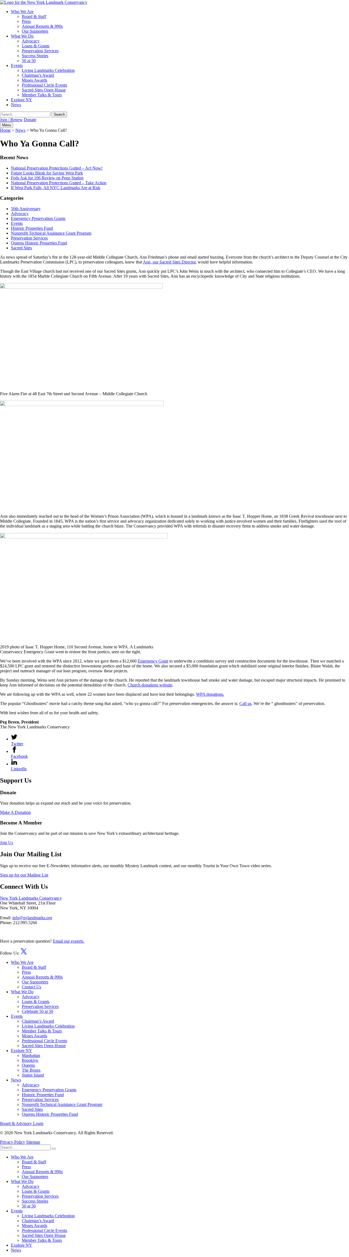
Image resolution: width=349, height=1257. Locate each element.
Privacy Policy (12, 1142)
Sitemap (33, 1142)
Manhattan (31, 1055)
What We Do (22, 36)
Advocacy (31, 41)
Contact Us (31, 987)
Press (26, 21)
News (16, 104)
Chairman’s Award (38, 75)
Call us (245, 703)
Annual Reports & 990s (42, 26)
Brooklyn (30, 1060)
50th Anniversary (26, 208)
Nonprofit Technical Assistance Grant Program (51, 233)
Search (59, 114)
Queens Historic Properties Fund (39, 243)
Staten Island (33, 1075)
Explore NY (21, 99)
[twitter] (23, 953)
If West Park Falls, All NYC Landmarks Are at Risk (55, 187)
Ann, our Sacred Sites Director (169, 262)
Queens (28, 1065)
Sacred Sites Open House (44, 90)
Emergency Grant (153, 661)
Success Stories (35, 55)
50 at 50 (29, 60)
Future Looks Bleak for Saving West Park (47, 173)
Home (5, 130)
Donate (30, 119)
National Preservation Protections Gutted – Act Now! (57, 168)
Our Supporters (35, 31)
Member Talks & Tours (42, 95)
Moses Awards (34, 80)
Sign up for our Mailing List (24, 875)
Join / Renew (11, 119)
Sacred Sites (21, 248)
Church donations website (150, 685)
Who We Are (22, 11)
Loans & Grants (35, 46)
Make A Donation (15, 812)
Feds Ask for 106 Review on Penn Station (47, 178)
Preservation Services (40, 50)
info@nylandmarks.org (32, 917)
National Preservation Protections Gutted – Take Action (58, 182)
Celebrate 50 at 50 (37, 1011)
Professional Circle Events (44, 85)
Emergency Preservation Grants (38, 218)
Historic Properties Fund (32, 228)
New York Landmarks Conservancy (31, 898)
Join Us (6, 842)
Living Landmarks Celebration (48, 70)
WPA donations (209, 694)
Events (17, 65)
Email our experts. (68, 941)
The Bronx (31, 1070)
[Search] (54, 1148)
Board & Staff (34, 16)
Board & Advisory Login (21, 1123)
